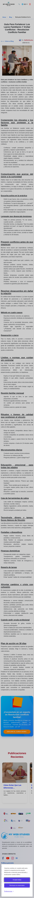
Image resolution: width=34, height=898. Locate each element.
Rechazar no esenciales (17, 885)
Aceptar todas (17, 880)
